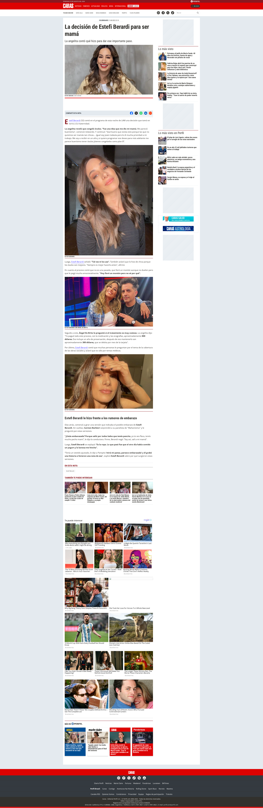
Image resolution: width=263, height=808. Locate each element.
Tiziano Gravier (68, 13)
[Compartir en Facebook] (131, 113)
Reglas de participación (155, 794)
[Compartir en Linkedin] (145, 113)
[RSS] (139, 778)
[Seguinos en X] (167, 12)
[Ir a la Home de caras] (68, 7)
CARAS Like (133, 5)
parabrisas (142, 730)
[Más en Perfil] (76, 724)
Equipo (141, 794)
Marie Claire (118, 783)
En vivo (196, 6)
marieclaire (97, 730)
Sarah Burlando (114, 13)
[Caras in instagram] (158, 12)
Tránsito (169, 794)
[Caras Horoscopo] (178, 230)
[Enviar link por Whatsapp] (140, 113)
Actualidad (95, 6)
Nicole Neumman (101, 13)
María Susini (89, 13)
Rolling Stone (141, 789)
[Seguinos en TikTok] (172, 12)
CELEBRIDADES (103, 20)
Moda (111, 6)
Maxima (170, 789)
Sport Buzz (152, 789)
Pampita (124, 13)
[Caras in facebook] (163, 12)
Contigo (112, 789)
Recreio (162, 789)
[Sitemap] (144, 778)
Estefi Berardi (74, 120)
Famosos (86, 6)
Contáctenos (121, 794)
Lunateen (156, 783)
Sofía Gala (79, 13)
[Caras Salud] (178, 221)
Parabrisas (146, 783)
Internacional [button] (120, 6)
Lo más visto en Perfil (171, 133)
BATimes (165, 783)
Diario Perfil (98, 783)
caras (120, 730)
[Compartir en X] (136, 113)
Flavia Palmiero (135, 13)
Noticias (78, 6)
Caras (104, 789)
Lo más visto (165, 49)
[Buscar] (198, 13)
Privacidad (132, 794)
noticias (75, 730)
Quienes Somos (108, 794)
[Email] (150, 113)
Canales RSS (95, 794)
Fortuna (128, 783)
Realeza (104, 6)
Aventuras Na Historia (125, 789)
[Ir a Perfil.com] (195, 2)
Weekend (136, 783)
